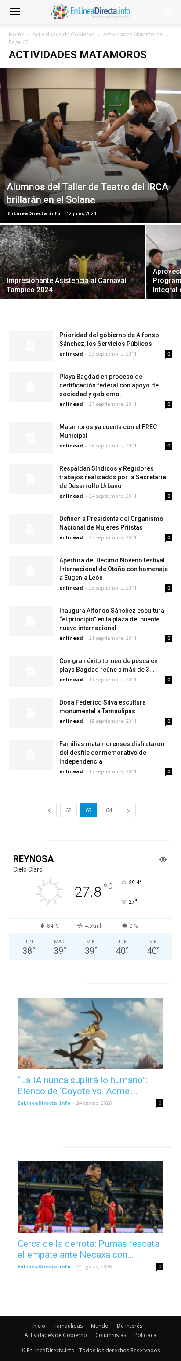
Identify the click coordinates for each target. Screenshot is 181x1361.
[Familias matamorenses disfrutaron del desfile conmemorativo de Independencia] (31, 755)
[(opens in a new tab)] (90, 1033)
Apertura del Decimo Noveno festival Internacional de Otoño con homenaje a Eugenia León (113, 569)
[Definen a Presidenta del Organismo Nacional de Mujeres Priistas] (31, 529)
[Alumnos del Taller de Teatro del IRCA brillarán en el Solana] (90, 145)
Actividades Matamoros (133, 34)
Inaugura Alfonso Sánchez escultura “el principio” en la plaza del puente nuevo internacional (111, 619)
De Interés (129, 1326)
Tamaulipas (68, 1326)
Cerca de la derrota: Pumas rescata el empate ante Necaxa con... (88, 1249)
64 (109, 810)
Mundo (100, 1326)
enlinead (71, 353)
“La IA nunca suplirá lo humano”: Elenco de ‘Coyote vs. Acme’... (83, 1085)
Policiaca (145, 1335)
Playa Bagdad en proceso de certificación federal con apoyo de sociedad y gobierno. (109, 385)
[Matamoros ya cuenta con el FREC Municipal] (31, 437)
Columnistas (110, 1335)
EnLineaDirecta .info (33, 213)
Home (16, 34)
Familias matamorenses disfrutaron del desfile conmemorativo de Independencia (111, 752)
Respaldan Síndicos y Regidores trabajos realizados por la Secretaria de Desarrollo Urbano (112, 477)
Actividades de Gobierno (64, 34)
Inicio (38, 1326)
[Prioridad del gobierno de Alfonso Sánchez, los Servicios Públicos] (31, 346)
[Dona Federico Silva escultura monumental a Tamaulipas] (31, 713)
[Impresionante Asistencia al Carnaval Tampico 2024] (72, 278)
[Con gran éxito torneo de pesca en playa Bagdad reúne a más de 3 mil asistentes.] (31, 671)
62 (68, 810)
